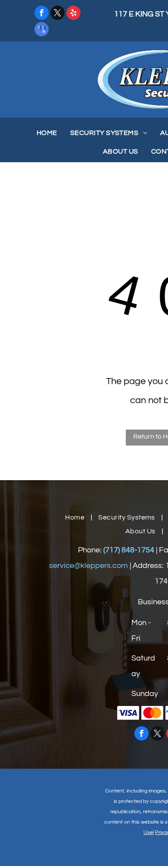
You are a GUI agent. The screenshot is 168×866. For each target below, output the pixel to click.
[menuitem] (47, 133)
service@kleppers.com (88, 565)
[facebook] (41, 14)
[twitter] (57, 14)
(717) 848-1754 (128, 550)
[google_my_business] (41, 30)
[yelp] (73, 14)
